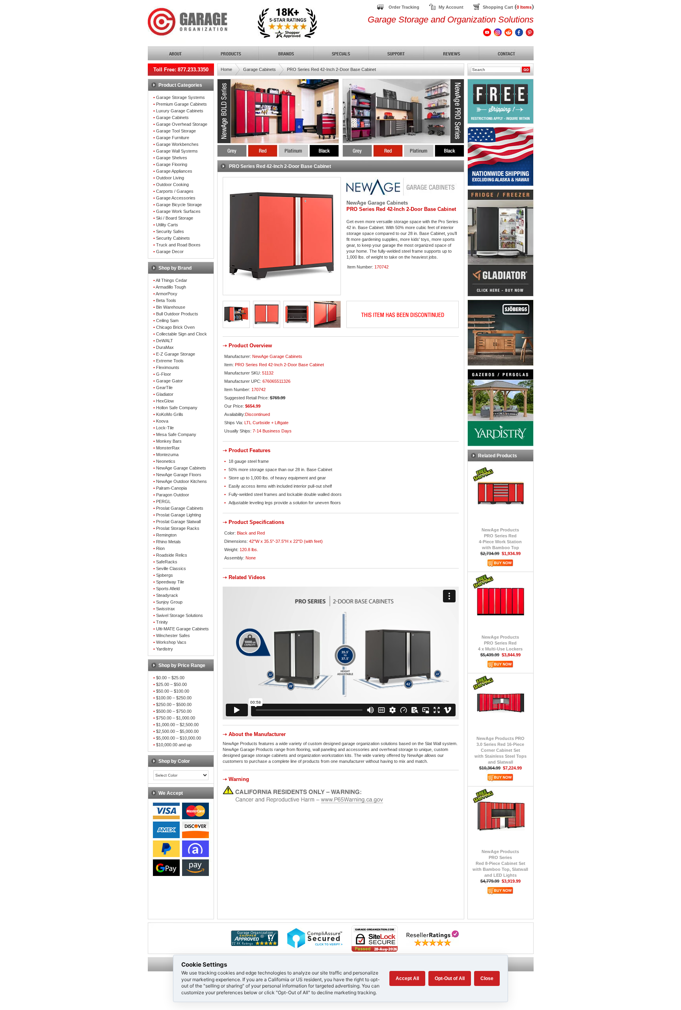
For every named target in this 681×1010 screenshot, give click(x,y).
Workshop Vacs (171, 642)
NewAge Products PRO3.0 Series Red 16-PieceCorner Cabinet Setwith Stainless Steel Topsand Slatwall (500, 750)
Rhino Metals (168, 541)
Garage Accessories (175, 198)
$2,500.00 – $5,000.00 (177, 731)
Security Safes (170, 231)
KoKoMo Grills (169, 414)
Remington (166, 535)
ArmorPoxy (166, 293)
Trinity (162, 622)
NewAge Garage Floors (178, 474)
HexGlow (165, 401)
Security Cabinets (173, 238)
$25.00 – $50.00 (171, 684)
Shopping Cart (498, 7)
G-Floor (163, 374)
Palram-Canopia (171, 488)
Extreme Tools (170, 360)
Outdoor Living (170, 177)
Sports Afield (168, 588)
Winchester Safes (173, 635)
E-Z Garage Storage (175, 354)
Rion (160, 548)
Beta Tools (166, 300)
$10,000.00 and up (174, 744)
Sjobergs (164, 575)
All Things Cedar (171, 280)
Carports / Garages (175, 191)
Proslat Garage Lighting (178, 514)
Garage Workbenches (177, 144)
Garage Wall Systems (177, 151)
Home (226, 69)
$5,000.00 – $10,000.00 (178, 738)
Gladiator (164, 394)
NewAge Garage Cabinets (181, 468)
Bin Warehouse (170, 307)
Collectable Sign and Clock (181, 334)
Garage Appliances (174, 171)
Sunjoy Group (169, 602)
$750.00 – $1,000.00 (175, 718)
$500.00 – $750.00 (174, 711)
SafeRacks (166, 561)
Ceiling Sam (167, 320)
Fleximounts (167, 367)
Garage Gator (169, 380)
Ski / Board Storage (174, 218)
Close (486, 978)
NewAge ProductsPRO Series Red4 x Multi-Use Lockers (500, 643)
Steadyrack (167, 595)
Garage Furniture (172, 137)
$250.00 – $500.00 (174, 704)
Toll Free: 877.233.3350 (180, 70)
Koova (162, 421)
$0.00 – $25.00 (170, 677)
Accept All (407, 978)
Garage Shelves (171, 157)
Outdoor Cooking (172, 184)
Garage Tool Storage (176, 131)
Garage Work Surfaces (178, 211)
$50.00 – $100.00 (172, 691)
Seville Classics (171, 568)
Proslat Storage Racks (177, 528)
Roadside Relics (171, 555)
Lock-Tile (165, 427)
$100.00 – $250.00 (174, 697)
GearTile (164, 387)
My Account (451, 7)
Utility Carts (167, 224)
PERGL (163, 501)
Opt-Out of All (450, 978)
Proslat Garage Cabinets (179, 508)
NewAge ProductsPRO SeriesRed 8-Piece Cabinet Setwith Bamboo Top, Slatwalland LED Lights (500, 863)
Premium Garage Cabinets (181, 104)
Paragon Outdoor (172, 494)
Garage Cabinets (172, 117)
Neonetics (165, 461)
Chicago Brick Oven (175, 327)
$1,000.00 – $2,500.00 (177, 724)
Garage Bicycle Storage (179, 204)
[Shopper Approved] (254, 944)
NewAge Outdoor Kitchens (181, 481)
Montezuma (167, 454)
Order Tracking (404, 7)
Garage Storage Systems (180, 97)
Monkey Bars (169, 441)
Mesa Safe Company (176, 434)
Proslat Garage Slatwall (178, 521)
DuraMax (165, 347)
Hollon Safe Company (176, 407)
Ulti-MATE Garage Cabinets (182, 628)
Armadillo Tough (171, 287)
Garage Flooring (171, 164)
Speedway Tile (170, 582)
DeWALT (164, 340)
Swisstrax (165, 608)
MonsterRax (168, 447)
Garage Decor (170, 251)
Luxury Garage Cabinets (179, 110)
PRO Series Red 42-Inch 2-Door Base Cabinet (331, 69)
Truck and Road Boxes (178, 244)
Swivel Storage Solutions (179, 615)
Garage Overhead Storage (181, 124)
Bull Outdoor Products (177, 313)
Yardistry (164, 649)
